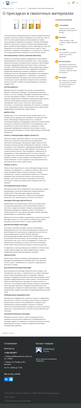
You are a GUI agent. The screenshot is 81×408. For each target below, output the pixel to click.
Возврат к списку (8, 333)
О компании (10, 343)
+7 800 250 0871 (10, 353)
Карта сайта (10, 397)
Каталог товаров (44, 343)
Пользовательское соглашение (18, 401)
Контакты (9, 348)
